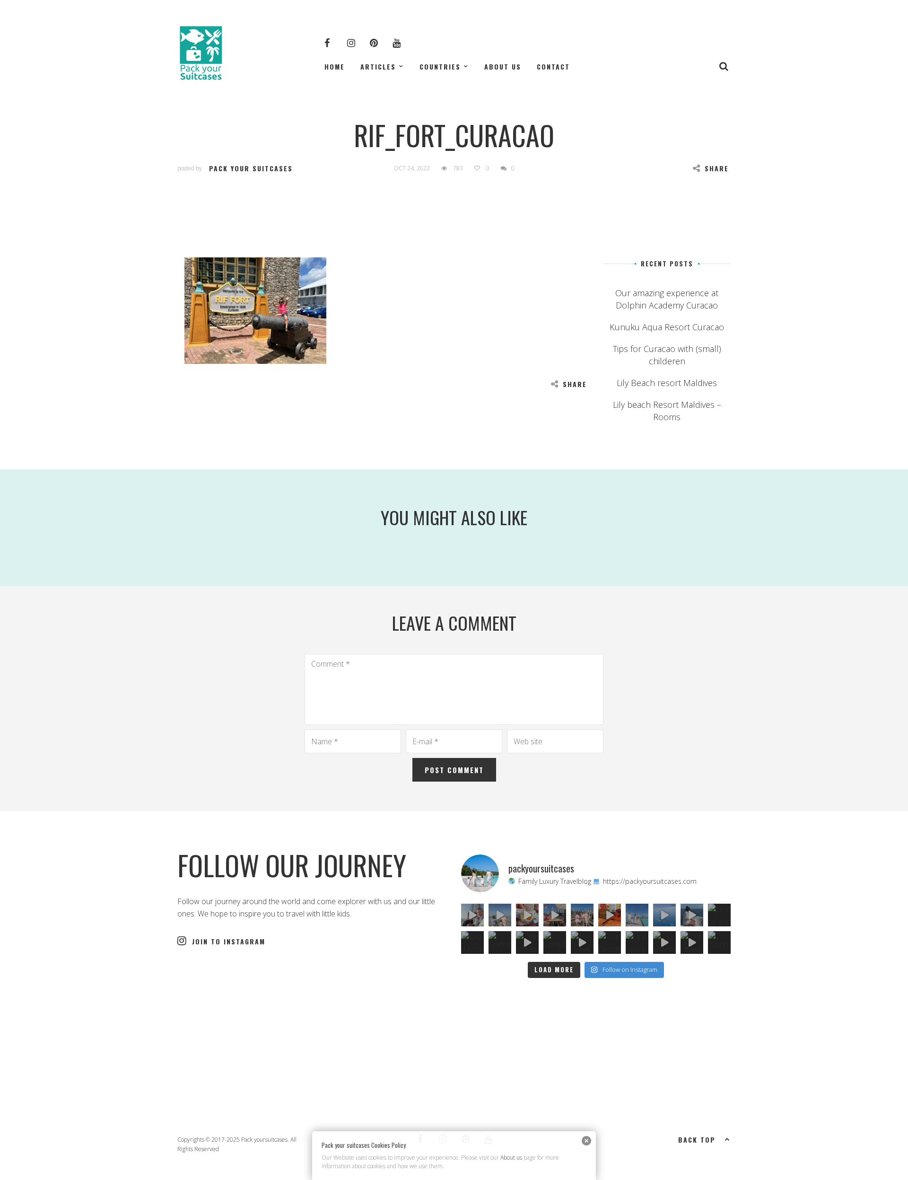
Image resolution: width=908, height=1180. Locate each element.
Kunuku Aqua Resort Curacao (667, 327)
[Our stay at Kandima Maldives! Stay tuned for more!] (664, 915)
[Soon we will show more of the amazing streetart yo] (719, 942)
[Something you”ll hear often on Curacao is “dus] (554, 942)
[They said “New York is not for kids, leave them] (554, 915)
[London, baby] (609, 915)
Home (334, 66)
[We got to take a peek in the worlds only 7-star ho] (472, 915)
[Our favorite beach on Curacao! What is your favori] (609, 942)
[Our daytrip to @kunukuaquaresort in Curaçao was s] (472, 942)
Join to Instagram (228, 941)
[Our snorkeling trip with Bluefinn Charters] (664, 942)
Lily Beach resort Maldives (667, 382)
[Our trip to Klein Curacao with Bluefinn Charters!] (527, 942)
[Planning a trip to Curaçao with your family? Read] (500, 942)
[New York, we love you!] (582, 915)
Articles (378, 66)
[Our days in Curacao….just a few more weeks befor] (692, 942)
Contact (553, 66)
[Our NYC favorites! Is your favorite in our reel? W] (527, 915)
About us (502, 66)
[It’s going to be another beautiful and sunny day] (637, 942)
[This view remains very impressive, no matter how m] (582, 942)
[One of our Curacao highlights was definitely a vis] (719, 915)
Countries (440, 66)
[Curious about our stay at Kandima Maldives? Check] (637, 915)
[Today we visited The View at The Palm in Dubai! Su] (500, 915)
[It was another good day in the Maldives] (692, 915)
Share (717, 168)
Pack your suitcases (251, 168)
